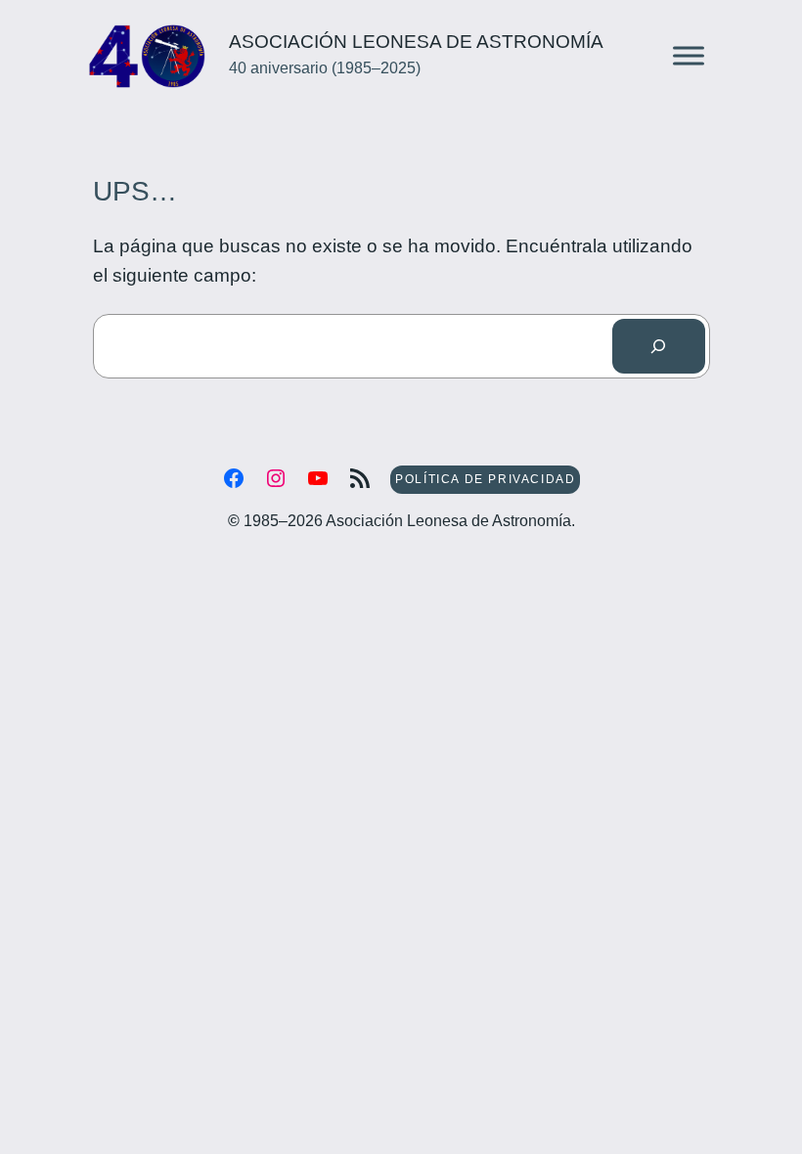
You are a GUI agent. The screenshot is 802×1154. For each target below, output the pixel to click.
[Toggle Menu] (688, 56)
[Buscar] (658, 346)
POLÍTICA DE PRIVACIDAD (485, 479)
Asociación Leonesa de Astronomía (416, 41)
